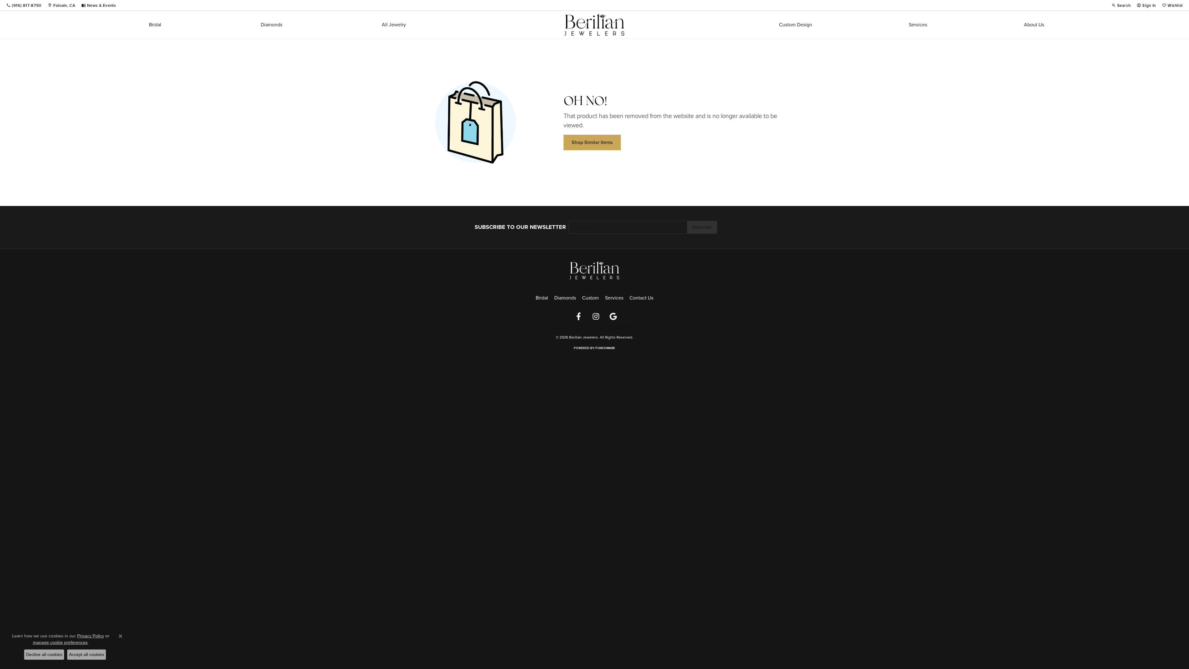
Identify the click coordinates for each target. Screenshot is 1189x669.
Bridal (155, 24)
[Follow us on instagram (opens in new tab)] (596, 316)
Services (918, 24)
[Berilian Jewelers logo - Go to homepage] (594, 25)
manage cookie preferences (60, 642)
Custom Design (795, 24)
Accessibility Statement (625, 326)
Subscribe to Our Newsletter (520, 227)
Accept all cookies (86, 654)
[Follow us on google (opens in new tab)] (613, 316)
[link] (23, 5)
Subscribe (702, 227)
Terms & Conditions (587, 326)
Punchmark (605, 348)
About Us (1034, 24)
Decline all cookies (44, 654)
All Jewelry (394, 24)
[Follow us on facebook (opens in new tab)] (578, 316)
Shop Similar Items (592, 142)
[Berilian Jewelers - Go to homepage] (594, 269)
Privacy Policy (557, 326)
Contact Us (641, 297)
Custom (590, 297)
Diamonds (271, 24)
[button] (1121, 5)
